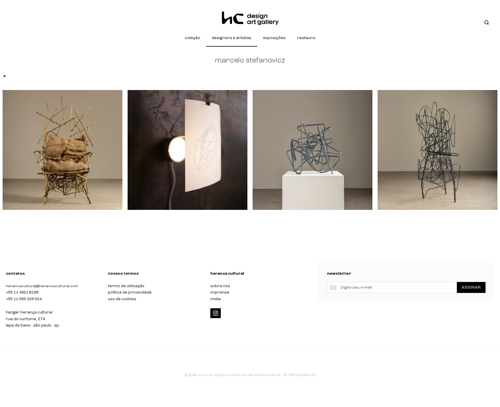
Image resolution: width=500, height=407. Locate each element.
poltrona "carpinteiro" (27, 219)
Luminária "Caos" (277, 219)
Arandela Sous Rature (152, 219)
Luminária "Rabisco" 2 (402, 219)
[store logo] (250, 18)
